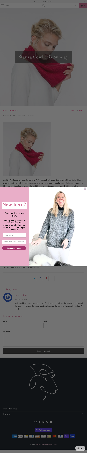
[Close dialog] (85, 189)
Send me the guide (14, 248)
